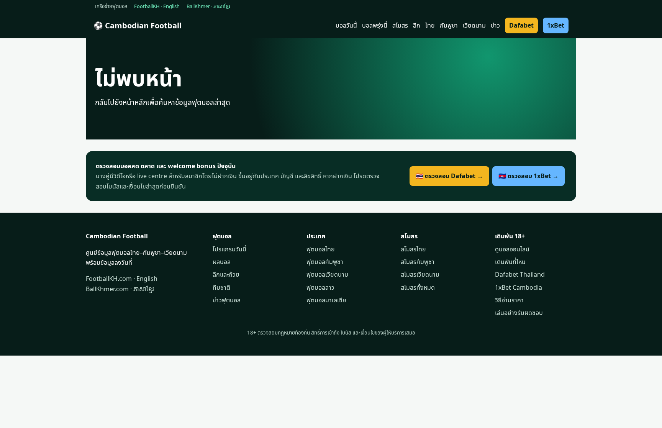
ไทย (430, 25)
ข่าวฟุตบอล (227, 300)
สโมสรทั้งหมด (418, 287)
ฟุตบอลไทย (320, 249)
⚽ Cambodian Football (137, 25)
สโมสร (400, 25)
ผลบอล (222, 261)
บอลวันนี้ (346, 25)
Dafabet (521, 25)
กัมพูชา (449, 25)
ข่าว (495, 25)
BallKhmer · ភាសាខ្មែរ (208, 6)
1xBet (555, 25)
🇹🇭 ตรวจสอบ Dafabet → (449, 176)
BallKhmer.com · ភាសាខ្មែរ (120, 289)
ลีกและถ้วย (226, 274)
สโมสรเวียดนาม (420, 274)
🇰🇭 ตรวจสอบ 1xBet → (528, 176)
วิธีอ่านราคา (509, 300)
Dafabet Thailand (520, 274)
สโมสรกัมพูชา (417, 261)
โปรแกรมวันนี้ (229, 249)
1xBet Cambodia (518, 287)
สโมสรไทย (413, 249)
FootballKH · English (157, 6)
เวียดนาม (474, 25)
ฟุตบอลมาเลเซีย (326, 300)
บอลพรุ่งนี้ (374, 25)
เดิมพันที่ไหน (510, 261)
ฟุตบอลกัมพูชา (324, 261)
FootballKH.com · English (121, 278)
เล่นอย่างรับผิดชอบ (519, 312)
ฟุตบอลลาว (320, 287)
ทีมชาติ (221, 287)
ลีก (416, 25)
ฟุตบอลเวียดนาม (327, 274)
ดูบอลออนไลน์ (512, 249)
